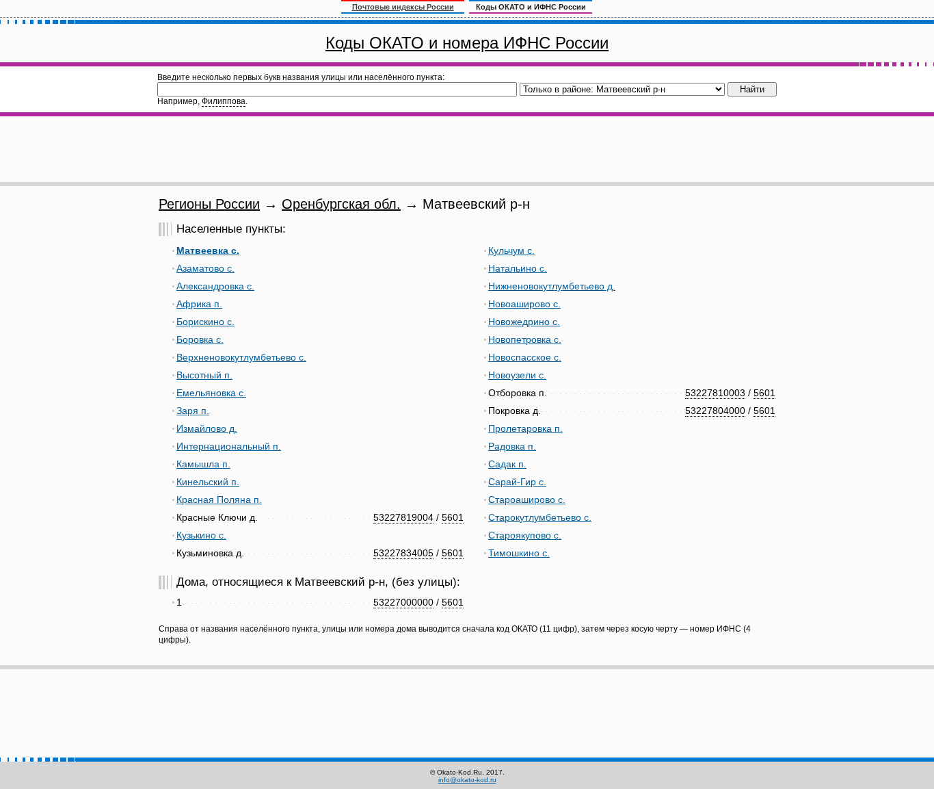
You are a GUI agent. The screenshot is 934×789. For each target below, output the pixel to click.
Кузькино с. (201, 535)
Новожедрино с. (524, 321)
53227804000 (715, 410)
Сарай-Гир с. (517, 481)
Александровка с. (215, 286)
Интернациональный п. (228, 446)
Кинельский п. (207, 481)
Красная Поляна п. (219, 499)
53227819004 (403, 517)
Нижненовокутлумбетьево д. (551, 286)
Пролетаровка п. (525, 428)
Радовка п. (512, 446)
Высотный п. (204, 375)
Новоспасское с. (524, 357)
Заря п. (192, 410)
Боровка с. (200, 339)
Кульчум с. (511, 250)
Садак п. (507, 463)
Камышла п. (203, 463)
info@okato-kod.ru (467, 780)
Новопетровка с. (524, 339)
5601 (453, 517)
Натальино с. (517, 268)
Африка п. (199, 303)
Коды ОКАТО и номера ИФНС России (467, 43)
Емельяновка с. (211, 392)
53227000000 (403, 602)
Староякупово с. (524, 535)
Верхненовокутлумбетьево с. (241, 357)
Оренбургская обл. (341, 203)
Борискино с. (205, 321)
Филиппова (223, 101)
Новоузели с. (517, 375)
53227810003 (715, 392)
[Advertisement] (467, 149)
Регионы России (209, 203)
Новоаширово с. (524, 303)
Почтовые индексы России (403, 7)
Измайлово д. (206, 428)
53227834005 (403, 552)
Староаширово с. (526, 499)
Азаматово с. (205, 268)
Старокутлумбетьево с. (539, 517)
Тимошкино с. (519, 552)
